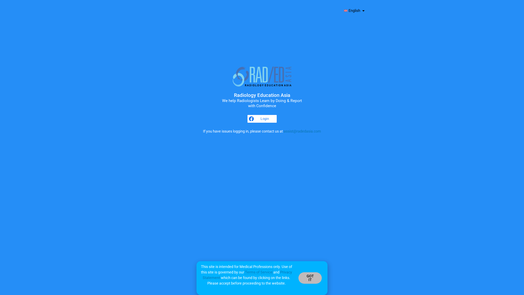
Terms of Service (258, 272)
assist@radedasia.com (302, 131)
